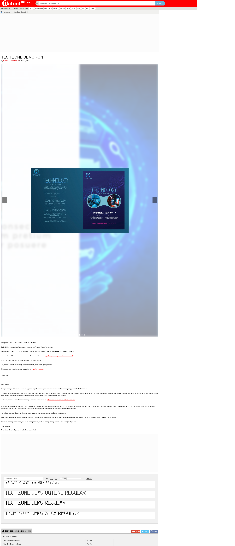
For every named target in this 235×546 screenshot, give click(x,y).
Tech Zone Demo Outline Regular (45, 494)
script (31, 8)
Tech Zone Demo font (21, 12)
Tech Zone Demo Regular (35, 505)
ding (78, 8)
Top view (15, 8)
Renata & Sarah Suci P (11, 61)
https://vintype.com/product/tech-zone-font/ (59, 356)
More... (93, 8)
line (83, 8)
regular (62, 8)
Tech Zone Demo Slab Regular (42, 515)
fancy (68, 8)
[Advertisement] (73, 33)
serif (87, 8)
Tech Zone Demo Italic (32, 484)
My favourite (24, 8)
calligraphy (48, 8)
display (55, 8)
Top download (6, 8)
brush (74, 8)
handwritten (39, 8)
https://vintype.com (38, 369)
